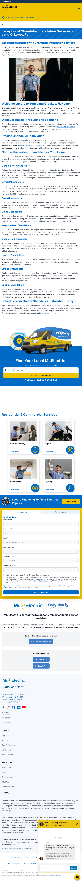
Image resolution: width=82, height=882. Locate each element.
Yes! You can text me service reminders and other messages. (27, 575)
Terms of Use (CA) (32, 858)
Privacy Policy (43, 581)
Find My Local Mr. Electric (41, 375)
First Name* (7, 520)
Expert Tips (6, 767)
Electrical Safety (17, 443)
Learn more (14, 451)
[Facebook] (13, 707)
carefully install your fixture (31, 145)
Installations (15, 482)
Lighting (48, 482)
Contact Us (6, 750)
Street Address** (9, 556)
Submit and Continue (41, 592)
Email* (5, 538)
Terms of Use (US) (16, 858)
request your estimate (49, 313)
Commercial (62, 512)
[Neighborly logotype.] (59, 605)
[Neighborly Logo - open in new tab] (7, 2)
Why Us (5, 735)
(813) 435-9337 (47, 380)
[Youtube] (24, 707)
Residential (23, 512)
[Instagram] (8, 707)
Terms (34, 581)
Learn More (71, 501)
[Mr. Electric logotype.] (28, 606)
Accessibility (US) (14, 864)
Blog (3, 772)
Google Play (42, 666)
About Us (5, 740)
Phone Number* (9, 547)
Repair (48, 443)
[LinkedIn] (18, 707)
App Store (42, 659)
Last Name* (7, 529)
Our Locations (7, 777)
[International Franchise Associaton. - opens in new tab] (6, 793)
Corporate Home (8, 787)
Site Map (5, 782)
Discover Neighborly (39, 641)
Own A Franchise (8, 745)
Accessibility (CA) (30, 864)
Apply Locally (7, 755)
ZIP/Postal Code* (9, 565)
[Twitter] (3, 707)
